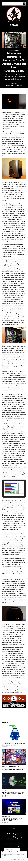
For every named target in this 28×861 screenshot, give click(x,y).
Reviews (11, 50)
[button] (11, 492)
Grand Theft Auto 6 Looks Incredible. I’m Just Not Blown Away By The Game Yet (13, 768)
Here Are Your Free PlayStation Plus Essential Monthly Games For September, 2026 (12, 819)
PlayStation (7, 742)
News (3, 742)
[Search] (24, 4)
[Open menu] (14, 28)
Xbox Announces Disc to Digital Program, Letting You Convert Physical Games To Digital (13, 794)
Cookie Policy (4, 855)
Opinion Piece (8, 766)
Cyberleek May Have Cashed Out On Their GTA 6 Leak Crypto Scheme (13, 744)
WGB (14, 25)
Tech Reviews (16, 50)
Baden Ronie (14, 83)
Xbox (12, 742)
